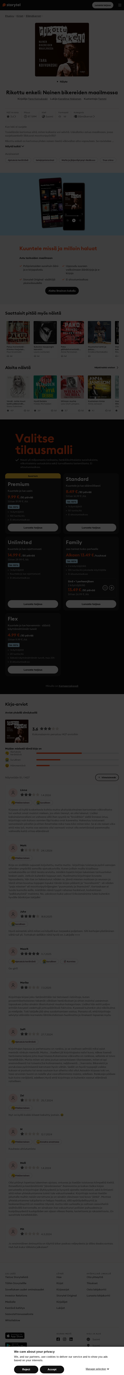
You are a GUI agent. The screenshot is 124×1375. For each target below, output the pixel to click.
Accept (52, 1369)
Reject (26, 1369)
